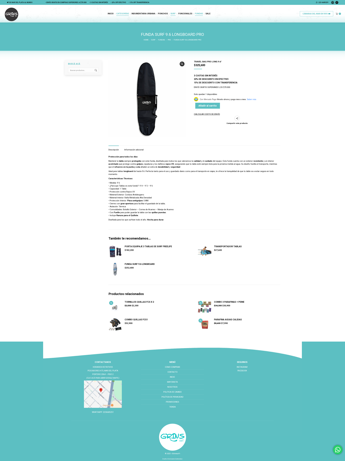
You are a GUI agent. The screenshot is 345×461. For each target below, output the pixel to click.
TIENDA (172, 407)
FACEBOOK (242, 371)
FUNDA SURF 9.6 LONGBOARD (140, 264)
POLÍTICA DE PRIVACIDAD (172, 397)
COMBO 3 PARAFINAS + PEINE (229, 302)
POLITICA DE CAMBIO (172, 392)
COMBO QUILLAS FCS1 (136, 319)
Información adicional (134, 150)
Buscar (95, 70)
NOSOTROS (172, 387)
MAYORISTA (172, 382)
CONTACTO (172, 372)
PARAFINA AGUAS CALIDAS (228, 319)
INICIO (172, 377)
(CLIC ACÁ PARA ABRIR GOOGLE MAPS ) (102, 378)
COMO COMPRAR (172, 367)
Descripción (113, 150)
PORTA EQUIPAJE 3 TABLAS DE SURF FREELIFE (148, 246)
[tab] (113, 148)
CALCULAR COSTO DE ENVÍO (207, 114)
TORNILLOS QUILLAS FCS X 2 (139, 302)
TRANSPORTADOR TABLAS (228, 246)
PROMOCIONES (172, 402)
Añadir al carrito (208, 105)
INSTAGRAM (242, 367)
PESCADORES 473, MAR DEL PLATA (103, 371)
